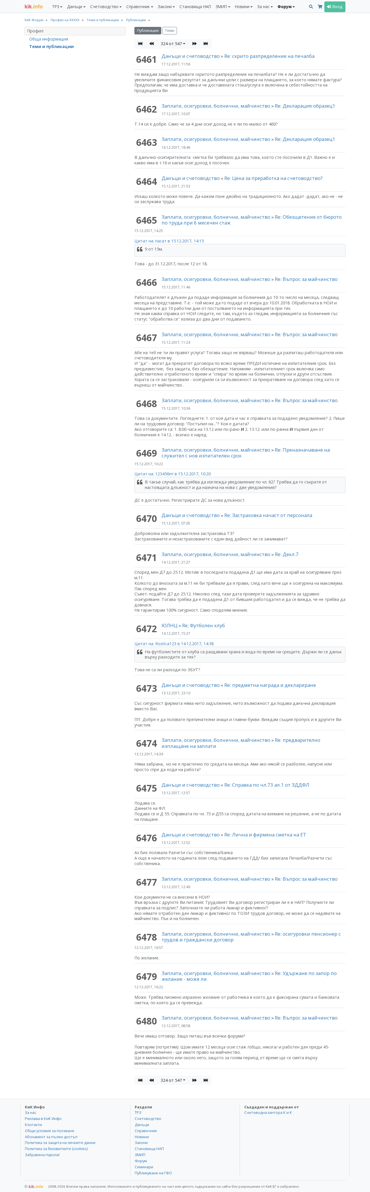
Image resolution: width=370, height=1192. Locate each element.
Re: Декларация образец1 (305, 105)
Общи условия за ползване (49, 1130)
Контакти (33, 1124)
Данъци (142, 1124)
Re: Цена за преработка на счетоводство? (273, 178)
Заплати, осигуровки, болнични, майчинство (216, 105)
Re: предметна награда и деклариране (270, 685)
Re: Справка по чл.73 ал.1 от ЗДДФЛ (266, 784)
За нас (30, 1112)
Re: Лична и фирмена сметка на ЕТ (265, 834)
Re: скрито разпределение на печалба (269, 56)
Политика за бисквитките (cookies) (56, 1148)
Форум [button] (285, 6)
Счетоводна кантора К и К (268, 1112)
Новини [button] (242, 6)
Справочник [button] (138, 6)
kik (34, 1186)
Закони (141, 1142)
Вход (337, 6)
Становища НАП (195, 6)
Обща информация (48, 39)
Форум (141, 1160)
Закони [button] (165, 6)
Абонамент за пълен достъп (51, 1136)
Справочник (146, 1130)
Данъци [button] (74, 6)
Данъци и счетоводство (191, 56)
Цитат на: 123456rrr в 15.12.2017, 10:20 (172, 474)
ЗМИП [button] (221, 6)
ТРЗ (138, 1112)
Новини (142, 1136)
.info (34, 7)
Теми (169, 30)
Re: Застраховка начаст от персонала (268, 515)
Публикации (148, 30)
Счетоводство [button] (104, 6)
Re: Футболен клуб (203, 625)
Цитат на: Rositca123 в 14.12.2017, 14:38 (174, 643)
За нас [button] (263, 6)
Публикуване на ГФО (153, 1173)
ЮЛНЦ (169, 625)
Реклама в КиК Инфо (43, 1118)
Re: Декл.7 (287, 554)
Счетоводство (148, 1118)
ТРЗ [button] (55, 6)
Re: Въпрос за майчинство (306, 279)
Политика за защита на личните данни (60, 1142)
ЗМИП (140, 1154)
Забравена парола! (42, 1154)
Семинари (144, 1166)
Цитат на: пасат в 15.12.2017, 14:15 (169, 241)
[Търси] (311, 6)
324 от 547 (171, 43)
